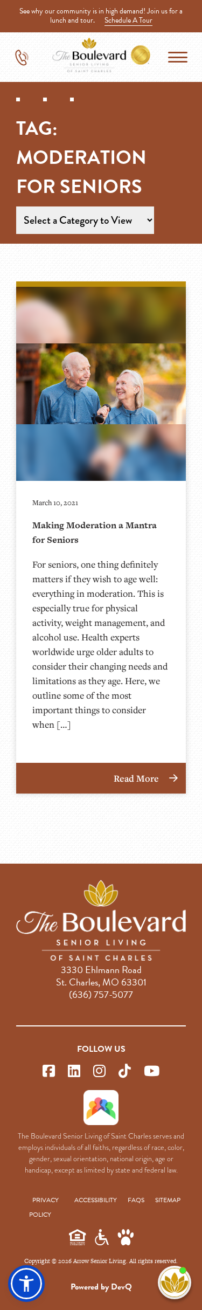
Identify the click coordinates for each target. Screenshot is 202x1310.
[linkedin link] (74, 1071)
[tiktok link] (125, 1071)
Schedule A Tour (128, 20)
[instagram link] (99, 1071)
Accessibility (95, 1200)
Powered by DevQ (101, 1286)
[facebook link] (49, 1071)
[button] (26, 1283)
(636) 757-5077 (101, 994)
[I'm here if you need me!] (174, 1282)
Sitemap (167, 1200)
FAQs (136, 1200)
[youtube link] (151, 1071)
